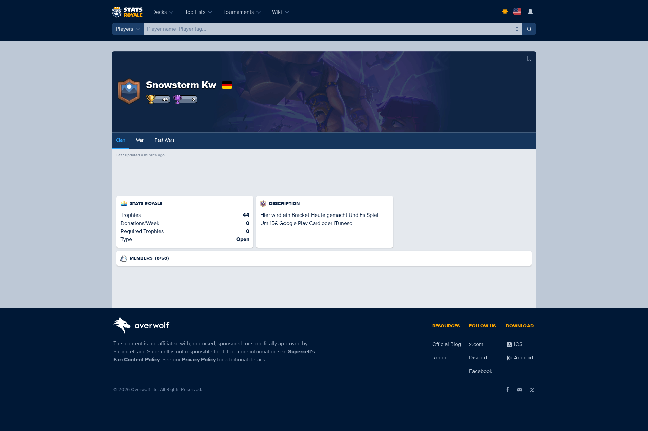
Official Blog (446, 344)
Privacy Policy (199, 359)
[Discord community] (519, 389)
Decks (159, 12)
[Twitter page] (532, 389)
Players (124, 29)
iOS (517, 344)
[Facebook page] (507, 389)
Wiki (277, 12)
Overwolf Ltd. (145, 389)
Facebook (480, 371)
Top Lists (195, 12)
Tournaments (238, 12)
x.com (476, 344)
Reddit (440, 357)
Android (523, 357)
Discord (478, 357)
